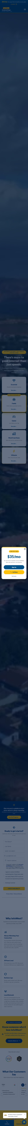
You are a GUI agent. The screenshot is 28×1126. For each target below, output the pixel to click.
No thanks (14, 576)
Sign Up (14, 567)
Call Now (14, 572)
